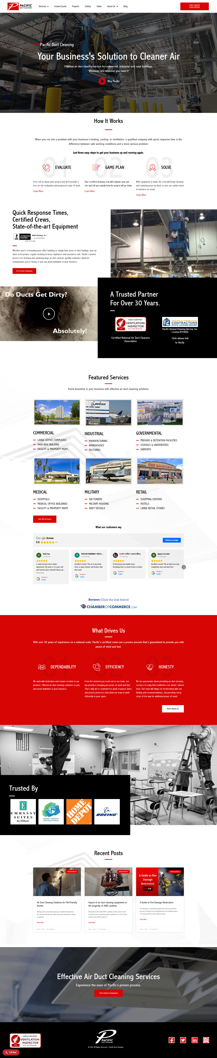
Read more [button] (40, 573)
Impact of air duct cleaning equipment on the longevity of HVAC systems (107, 904)
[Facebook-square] (172, 1040)
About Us (111, 6)
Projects (75, 6)
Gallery (88, 6)
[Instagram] (206, 1040)
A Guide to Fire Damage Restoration (156, 902)
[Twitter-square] (183, 1040)
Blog (126, 6)
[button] (49, 314)
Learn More (38, 191)
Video (99, 6)
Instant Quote (60, 6)
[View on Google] (38, 555)
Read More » (40, 922)
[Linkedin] (195, 1040)
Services (42, 6)
